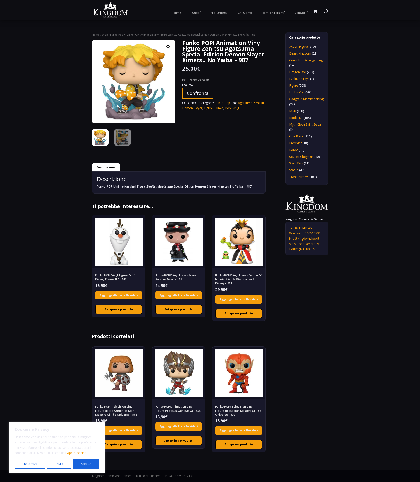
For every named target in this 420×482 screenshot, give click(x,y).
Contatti (300, 13)
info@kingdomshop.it (304, 238)
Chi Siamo (245, 13)
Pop (228, 108)
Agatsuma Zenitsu (251, 103)
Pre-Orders (218, 13)
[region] (57, 447)
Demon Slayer (192, 108)
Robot (293, 150)
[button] (168, 47)
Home (177, 13)
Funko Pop (116, 35)
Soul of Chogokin (301, 157)
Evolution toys (299, 79)
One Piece (296, 136)
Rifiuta (59, 464)
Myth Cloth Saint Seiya (305, 124)
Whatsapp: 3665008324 (305, 233)
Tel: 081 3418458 (301, 228)
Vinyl (236, 108)
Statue (293, 170)
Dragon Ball (297, 72)
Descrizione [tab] (106, 167)
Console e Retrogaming (306, 60)
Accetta (86, 464)
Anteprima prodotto (119, 309)
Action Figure (298, 46)
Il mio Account (273, 13)
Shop (195, 13)
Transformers (299, 177)
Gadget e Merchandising (306, 99)
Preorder (295, 143)
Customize (29, 464)
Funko (219, 108)
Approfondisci (77, 453)
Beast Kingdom (300, 53)
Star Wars (296, 163)
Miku (292, 111)
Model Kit (296, 118)
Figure (208, 108)
